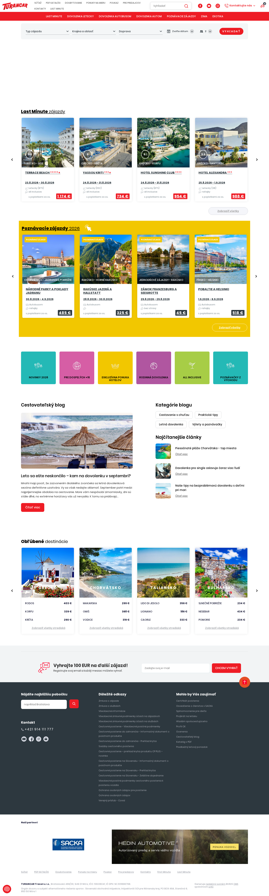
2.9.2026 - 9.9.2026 (153, 299)
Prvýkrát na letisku (186, 716)
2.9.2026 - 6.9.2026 (38, 299)
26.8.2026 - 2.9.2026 (212, 182)
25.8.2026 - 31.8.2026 (212, 299)
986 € (65, 196)
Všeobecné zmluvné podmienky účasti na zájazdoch (129, 716)
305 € (122, 312)
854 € (238, 196)
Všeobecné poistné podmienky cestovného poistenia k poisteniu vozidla (131, 783)
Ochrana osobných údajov (114, 795)
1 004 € (179, 196)
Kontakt (28, 722)
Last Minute (57, 8)
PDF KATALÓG (53, 2)
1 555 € (178, 312)
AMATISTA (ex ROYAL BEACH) (47, 174)
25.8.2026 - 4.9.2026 (154, 182)
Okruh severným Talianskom (97, 291)
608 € (237, 312)
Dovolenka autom (149, 16)
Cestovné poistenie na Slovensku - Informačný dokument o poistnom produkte (134, 763)
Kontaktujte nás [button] (240, 5)
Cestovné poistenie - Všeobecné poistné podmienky (129, 726)
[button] (221, 96)
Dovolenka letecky (80, 16)
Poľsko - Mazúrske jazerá (47, 289)
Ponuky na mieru (95, 2)
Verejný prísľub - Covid (112, 800)
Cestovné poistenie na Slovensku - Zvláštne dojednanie (131, 775)
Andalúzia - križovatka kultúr (161, 291)
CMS (235, 884)
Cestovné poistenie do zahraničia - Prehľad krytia (128, 741)
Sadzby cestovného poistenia (116, 746)
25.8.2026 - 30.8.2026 (39, 182)
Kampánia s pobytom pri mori (218, 291)
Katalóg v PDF (184, 741)
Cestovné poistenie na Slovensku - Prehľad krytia (127, 770)
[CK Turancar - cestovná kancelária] (15, 5)
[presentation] (12, 160)
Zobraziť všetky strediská (48, 628)
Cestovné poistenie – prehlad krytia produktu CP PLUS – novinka (130, 753)
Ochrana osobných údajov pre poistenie (123, 790)
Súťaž (38, 2)
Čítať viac (32, 507)
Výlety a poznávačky (207, 424)
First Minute (164, 871)
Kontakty (40, 8)
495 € (65, 312)
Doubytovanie (73, 2)
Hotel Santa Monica (103, 173)
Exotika (217, 16)
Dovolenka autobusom (115, 16)
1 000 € (121, 196)
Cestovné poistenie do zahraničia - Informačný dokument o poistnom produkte (134, 734)
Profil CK (181, 726)
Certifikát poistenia (187, 700)
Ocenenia (182, 731)
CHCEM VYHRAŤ (226, 668)
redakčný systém (215, 884)
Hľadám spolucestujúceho (192, 721)
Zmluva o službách (109, 705)
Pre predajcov (132, 2)
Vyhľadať (231, 31)
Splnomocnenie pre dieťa (191, 711)
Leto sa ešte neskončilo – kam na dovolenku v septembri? (76, 476)
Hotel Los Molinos (159, 173)
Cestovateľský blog (43, 405)
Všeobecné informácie (112, 711)
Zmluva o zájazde (109, 700)
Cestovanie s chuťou (174, 415)
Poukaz (114, 2)
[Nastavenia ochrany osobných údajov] (7, 889)
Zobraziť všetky (228, 211)
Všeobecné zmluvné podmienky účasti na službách (128, 721)
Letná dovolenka (171, 424)
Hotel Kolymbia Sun (219, 173)
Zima (204, 16)
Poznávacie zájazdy (181, 16)
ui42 (210, 886)
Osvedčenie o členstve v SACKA (194, 705)
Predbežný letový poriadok (192, 747)
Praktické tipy (208, 415)
